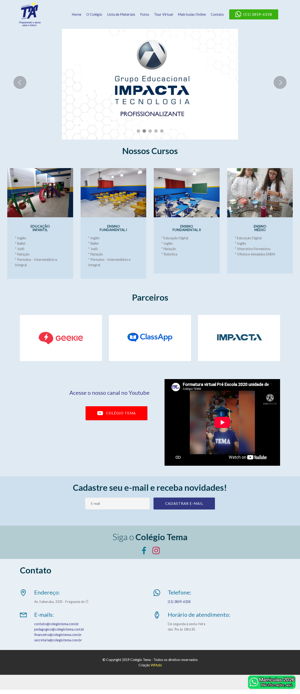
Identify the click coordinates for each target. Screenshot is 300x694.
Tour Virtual (163, 14)
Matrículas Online (192, 14)
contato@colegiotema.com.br (56, 624)
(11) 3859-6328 (258, 14)
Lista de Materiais (121, 14)
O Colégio (94, 14)
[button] (20, 82)
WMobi (156, 665)
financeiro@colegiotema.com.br (58, 635)
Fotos (144, 14)
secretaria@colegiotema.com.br (58, 640)
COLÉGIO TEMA (121, 413)
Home (76, 14)
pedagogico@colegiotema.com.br (59, 629)
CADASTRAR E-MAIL (184, 503)
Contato (217, 14)
